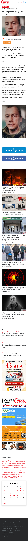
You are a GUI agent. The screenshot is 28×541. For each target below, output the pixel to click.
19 (10, 495)
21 (17, 495)
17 (4, 495)
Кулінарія (4, 332)
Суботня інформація (7, 342)
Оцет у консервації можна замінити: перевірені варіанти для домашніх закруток (13, 335)
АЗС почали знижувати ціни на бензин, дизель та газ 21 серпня (12, 213)
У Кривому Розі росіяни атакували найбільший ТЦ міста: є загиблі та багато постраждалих (13, 189)
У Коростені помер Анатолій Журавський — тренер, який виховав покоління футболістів (14, 314)
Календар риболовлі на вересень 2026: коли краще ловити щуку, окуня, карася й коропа (13, 471)
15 (20, 493)
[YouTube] (21, 2)
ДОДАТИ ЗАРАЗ (7, 42)
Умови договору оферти (8, 535)
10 (4, 493)
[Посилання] (5, 2)
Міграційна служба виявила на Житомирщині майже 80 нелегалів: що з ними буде (13, 264)
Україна (18, 332)
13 (14, 493)
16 (23, 493)
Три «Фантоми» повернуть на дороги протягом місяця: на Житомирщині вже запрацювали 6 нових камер (12, 476)
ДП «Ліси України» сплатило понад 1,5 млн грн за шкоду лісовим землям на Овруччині (14, 345)
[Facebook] (23, 2)
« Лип (4, 503)
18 (7, 495)
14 (17, 493)
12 (10, 493)
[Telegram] (26, 2)
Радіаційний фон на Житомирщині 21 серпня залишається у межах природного (14, 289)
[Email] (19, 2)
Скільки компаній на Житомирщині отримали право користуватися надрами (13, 355)
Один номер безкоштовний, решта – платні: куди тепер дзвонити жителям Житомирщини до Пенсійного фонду (14, 238)
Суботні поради (11, 332)
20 (14, 495)
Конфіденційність (6, 537)
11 (7, 493)
